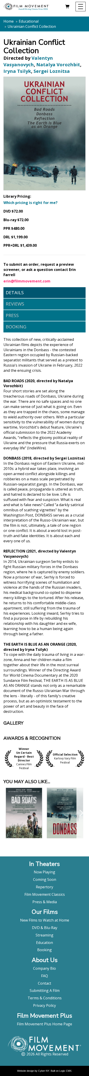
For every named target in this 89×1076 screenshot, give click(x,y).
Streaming (44, 935)
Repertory (44, 886)
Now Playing (44, 872)
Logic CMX (65, 1070)
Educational (29, 21)
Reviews (15, 304)
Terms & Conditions (45, 997)
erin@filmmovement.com (26, 281)
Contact (44, 983)
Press (12, 315)
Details (15, 292)
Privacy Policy (44, 1005)
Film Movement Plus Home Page (44, 1023)
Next (84, 758)
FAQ (44, 975)
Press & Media (44, 901)
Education (44, 942)
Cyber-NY (43, 1070)
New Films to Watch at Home (44, 920)
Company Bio (44, 968)
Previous (4, 758)
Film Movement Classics (44, 894)
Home (8, 21)
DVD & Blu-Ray (44, 927)
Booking (16, 327)
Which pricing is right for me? (30, 202)
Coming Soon (44, 879)
